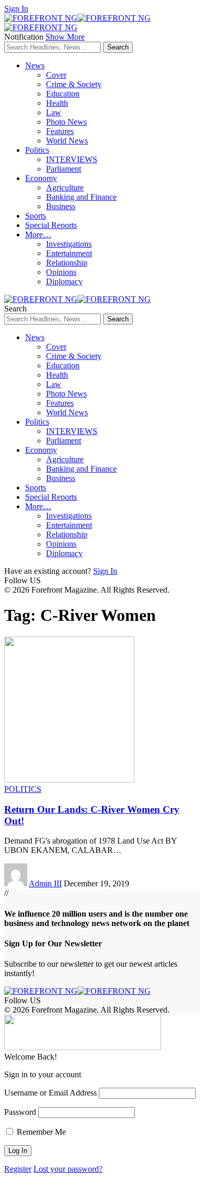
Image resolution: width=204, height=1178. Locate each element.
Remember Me (40, 1131)
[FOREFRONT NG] (77, 299)
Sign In (105, 571)
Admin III (45, 883)
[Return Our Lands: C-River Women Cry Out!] (69, 779)
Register (17, 1168)
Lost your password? (68, 1168)
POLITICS (22, 789)
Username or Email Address (50, 1092)
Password (20, 1112)
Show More (65, 36)
